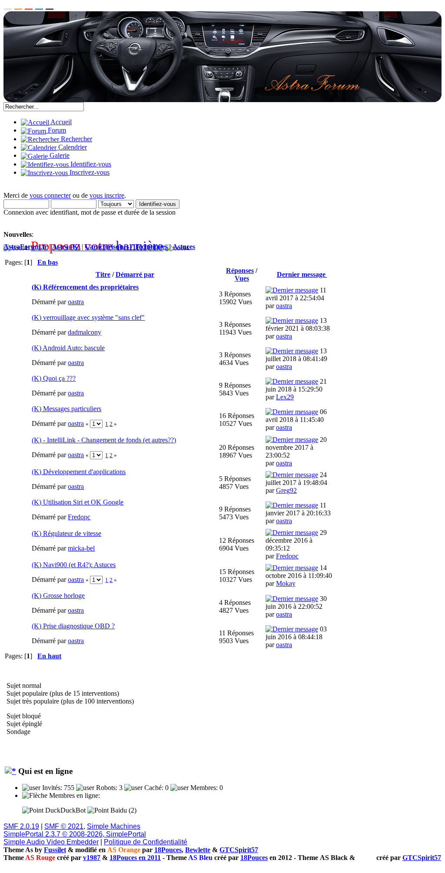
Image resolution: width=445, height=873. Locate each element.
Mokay (286, 583)
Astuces (184, 246)
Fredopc (79, 517)
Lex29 (285, 397)
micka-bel (81, 548)
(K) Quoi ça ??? (54, 378)
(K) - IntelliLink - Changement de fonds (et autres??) (104, 440)
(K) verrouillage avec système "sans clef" (88, 317)
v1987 (91, 857)
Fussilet (55, 849)
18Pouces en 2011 (135, 857)
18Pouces (168, 849)
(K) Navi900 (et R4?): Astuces (74, 564)
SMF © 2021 (63, 826)
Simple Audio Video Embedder (51, 842)
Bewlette (197, 849)
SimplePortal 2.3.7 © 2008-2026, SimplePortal (74, 834)
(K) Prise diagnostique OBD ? (73, 626)
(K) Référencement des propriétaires (85, 287)
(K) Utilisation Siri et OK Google (77, 502)
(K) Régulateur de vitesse (66, 533)
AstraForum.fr (25, 246)
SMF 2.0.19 (21, 826)
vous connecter (50, 195)
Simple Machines (113, 826)
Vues (242, 278)
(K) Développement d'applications (79, 471)
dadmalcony (84, 332)
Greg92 (286, 490)
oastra (76, 301)
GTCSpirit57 (238, 849)
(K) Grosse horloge (58, 595)
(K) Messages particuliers (66, 408)
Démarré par (135, 274)
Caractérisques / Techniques (126, 246)
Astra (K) (66, 246)
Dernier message (302, 274)
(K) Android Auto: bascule (68, 348)
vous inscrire (107, 195)
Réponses (240, 270)
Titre (103, 274)
